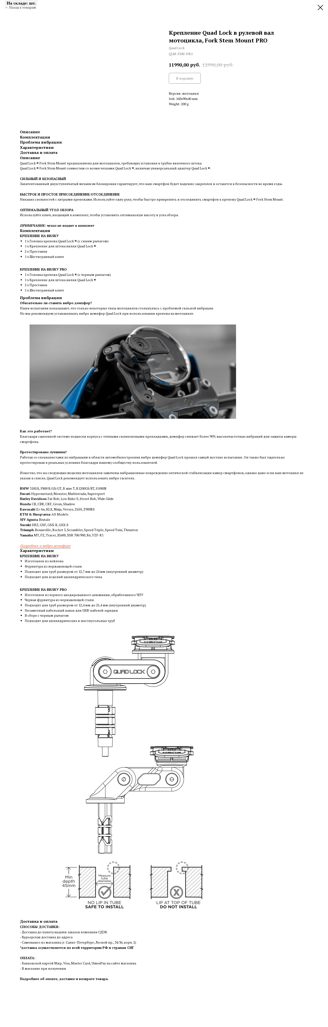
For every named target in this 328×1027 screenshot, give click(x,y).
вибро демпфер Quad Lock (100, 313)
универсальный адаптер (171, 168)
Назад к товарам (22, 7)
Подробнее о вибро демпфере (45, 545)
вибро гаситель (121, 478)
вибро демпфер (76, 303)
